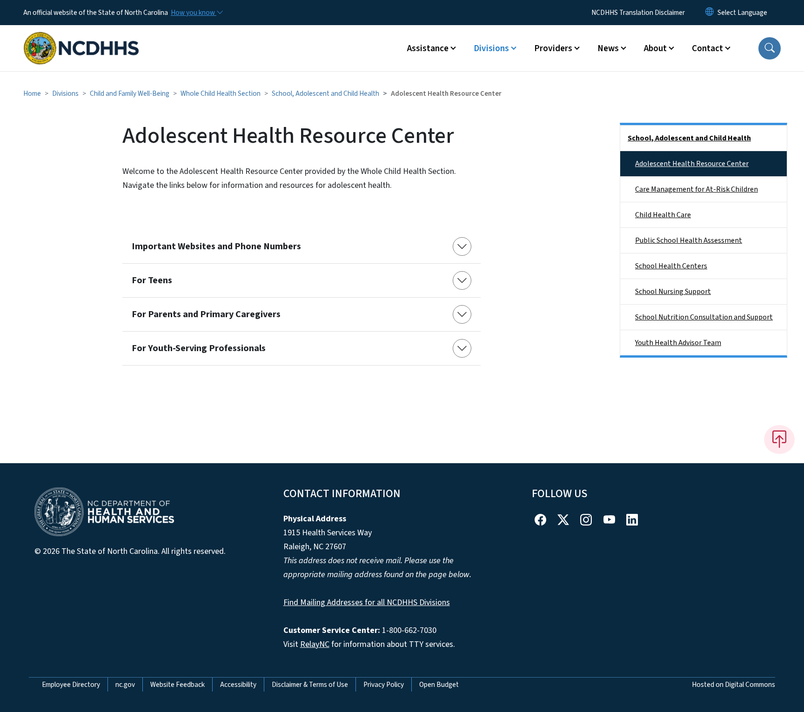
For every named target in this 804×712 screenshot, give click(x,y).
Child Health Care (663, 215)
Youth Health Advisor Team (678, 343)
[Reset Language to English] (709, 13)
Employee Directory (71, 684)
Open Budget (439, 684)
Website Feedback (177, 684)
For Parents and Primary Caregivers (206, 314)
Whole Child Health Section (221, 93)
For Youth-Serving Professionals (199, 348)
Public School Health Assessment (688, 240)
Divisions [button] (491, 48)
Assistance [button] (428, 48)
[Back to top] (779, 439)
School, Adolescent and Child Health (325, 93)
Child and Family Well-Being (129, 93)
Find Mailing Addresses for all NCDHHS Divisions (366, 602)
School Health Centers (671, 266)
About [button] (655, 48)
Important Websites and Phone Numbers (216, 246)
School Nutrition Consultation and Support (704, 317)
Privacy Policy (383, 684)
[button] (769, 48)
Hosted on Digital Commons (733, 684)
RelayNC (314, 644)
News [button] (608, 48)
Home (32, 93)
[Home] (81, 38)
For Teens (152, 280)
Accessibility (238, 684)
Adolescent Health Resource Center (692, 164)
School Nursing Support (673, 291)
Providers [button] (553, 48)
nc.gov (125, 684)
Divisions (65, 93)
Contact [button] (707, 48)
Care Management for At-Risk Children (696, 189)
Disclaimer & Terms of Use (310, 684)
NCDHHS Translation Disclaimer (638, 12)
